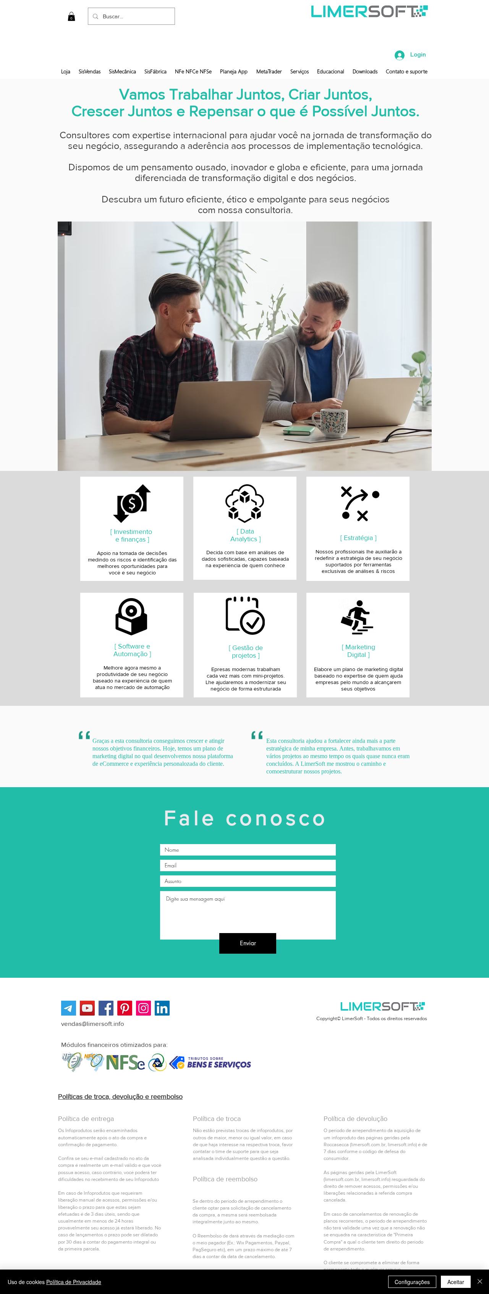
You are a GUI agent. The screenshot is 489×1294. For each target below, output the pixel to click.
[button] (71, 16)
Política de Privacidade (73, 1282)
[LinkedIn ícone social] (162, 1008)
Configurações (412, 1282)
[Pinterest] (124, 1008)
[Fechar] (479, 1282)
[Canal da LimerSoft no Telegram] (68, 1008)
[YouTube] (87, 1008)
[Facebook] (106, 1008)
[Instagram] (143, 1008)
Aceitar (455, 1282)
